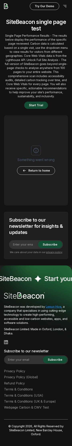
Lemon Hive (53, 306)
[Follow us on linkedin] (6, 342)
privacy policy (54, 252)
